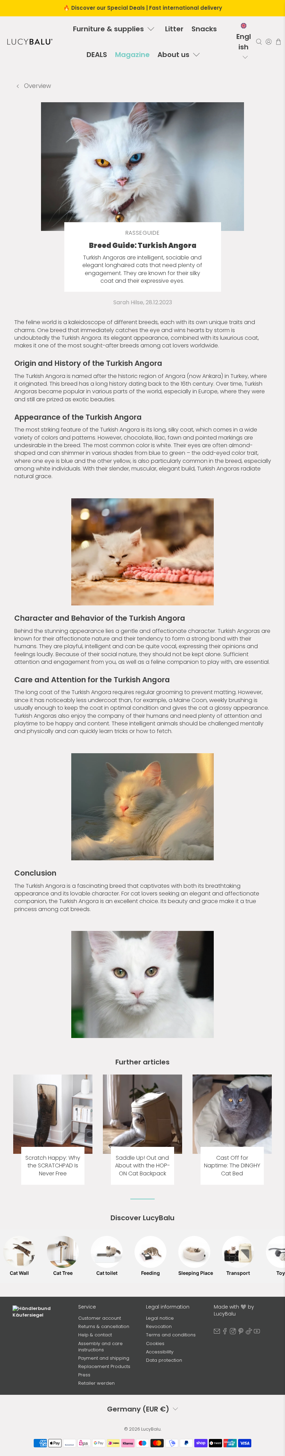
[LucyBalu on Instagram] (233, 1332)
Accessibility (159, 1352)
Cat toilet (106, 1273)
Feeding (150, 1273)
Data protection (164, 1360)
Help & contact (95, 1335)
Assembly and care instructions (100, 1346)
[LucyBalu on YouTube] (257, 1332)
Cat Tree (63, 1273)
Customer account (99, 1318)
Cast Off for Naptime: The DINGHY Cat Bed (232, 1165)
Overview (36, 86)
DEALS (97, 54)
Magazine (132, 54)
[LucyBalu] (29, 41)
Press (84, 1374)
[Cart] (278, 42)
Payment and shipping (103, 1358)
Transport (238, 1273)
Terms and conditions (171, 1335)
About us (173, 54)
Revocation (159, 1326)
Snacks (204, 29)
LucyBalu (151, 1429)
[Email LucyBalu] (217, 1332)
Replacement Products (104, 1366)
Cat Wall (19, 1273)
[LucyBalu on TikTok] (249, 1332)
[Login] (269, 41)
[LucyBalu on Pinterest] (241, 1332)
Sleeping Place (194, 1273)
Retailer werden (96, 1383)
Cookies (155, 1343)
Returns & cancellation (103, 1326)
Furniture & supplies (108, 29)
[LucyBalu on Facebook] (225, 1332)
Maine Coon (190, 700)
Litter (174, 29)
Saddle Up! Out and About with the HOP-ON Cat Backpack (142, 1165)
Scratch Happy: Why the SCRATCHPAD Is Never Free (52, 1165)
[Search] (259, 41)
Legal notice (160, 1318)
